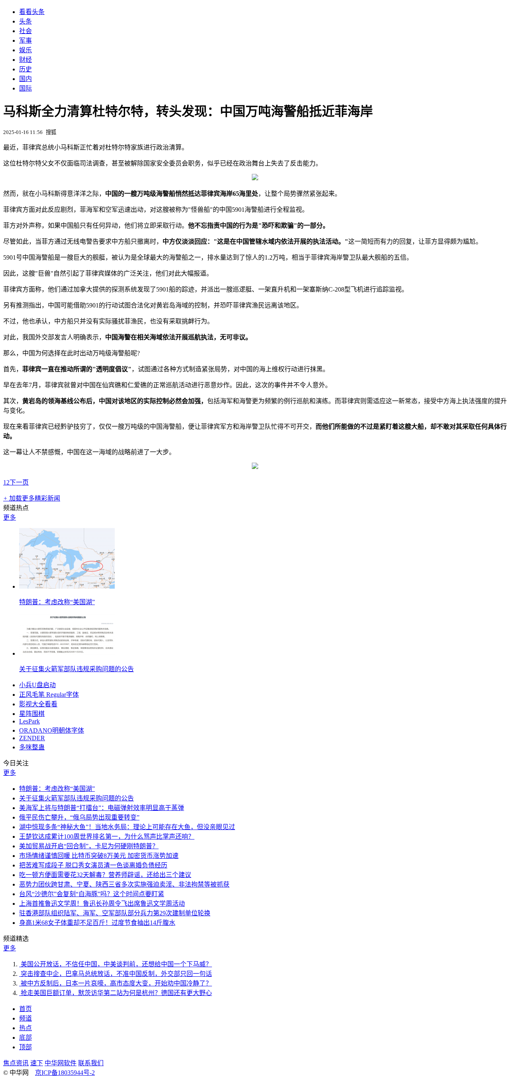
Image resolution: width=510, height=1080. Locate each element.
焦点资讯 (16, 1063)
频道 (25, 1018)
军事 (25, 40)
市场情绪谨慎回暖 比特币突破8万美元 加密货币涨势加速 (98, 855)
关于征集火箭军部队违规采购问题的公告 (76, 669)
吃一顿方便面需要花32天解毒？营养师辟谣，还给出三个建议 (105, 874)
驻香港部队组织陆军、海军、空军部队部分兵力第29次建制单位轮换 (114, 913)
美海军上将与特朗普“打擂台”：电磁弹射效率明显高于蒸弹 (101, 807)
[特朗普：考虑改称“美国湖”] (67, 586)
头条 (25, 21)
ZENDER (32, 738)
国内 (25, 78)
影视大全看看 (38, 704)
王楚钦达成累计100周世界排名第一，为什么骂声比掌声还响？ (106, 836)
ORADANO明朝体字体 (51, 730)
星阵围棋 (32, 713)
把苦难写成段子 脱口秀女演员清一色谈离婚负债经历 (93, 865)
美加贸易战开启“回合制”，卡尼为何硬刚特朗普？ (89, 846)
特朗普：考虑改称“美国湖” (57, 602)
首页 (25, 1008)
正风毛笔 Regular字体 (49, 694)
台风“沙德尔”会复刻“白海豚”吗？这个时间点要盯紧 (91, 894)
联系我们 (91, 1063)
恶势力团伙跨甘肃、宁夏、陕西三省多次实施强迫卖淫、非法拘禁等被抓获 (124, 884)
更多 (9, 517)
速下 (36, 1063)
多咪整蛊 (32, 747)
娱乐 (25, 50)
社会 (25, 31)
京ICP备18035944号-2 (65, 1072)
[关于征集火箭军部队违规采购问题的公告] (67, 653)
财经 (25, 59)
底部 (25, 1037)
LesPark (29, 721)
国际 (25, 88)
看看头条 (32, 11)
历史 (25, 69)
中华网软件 (60, 1063)
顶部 (25, 1047)
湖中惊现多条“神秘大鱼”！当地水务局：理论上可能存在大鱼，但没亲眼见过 (127, 827)
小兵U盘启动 (37, 685)
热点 (25, 1028)
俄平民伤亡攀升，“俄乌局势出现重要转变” (79, 817)
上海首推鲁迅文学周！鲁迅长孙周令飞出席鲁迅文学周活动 (102, 903)
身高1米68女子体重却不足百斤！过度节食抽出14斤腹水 (97, 922)
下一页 (19, 482)
